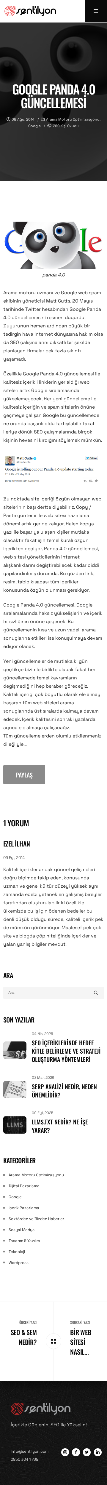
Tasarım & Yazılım (24, 1240)
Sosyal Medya (22, 1229)
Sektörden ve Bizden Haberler (36, 1218)
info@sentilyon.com (29, 1451)
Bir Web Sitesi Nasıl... (80, 1341)
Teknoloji (17, 1251)
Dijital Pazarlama (24, 1185)
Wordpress (19, 1262)
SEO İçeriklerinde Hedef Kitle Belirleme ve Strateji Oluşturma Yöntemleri (66, 1051)
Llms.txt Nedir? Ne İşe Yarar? (60, 1125)
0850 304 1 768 (24, 1459)
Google (15, 1196)
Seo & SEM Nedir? (24, 1337)
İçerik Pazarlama (24, 1207)
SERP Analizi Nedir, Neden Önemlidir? (64, 1090)
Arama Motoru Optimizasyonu (36, 1174)
